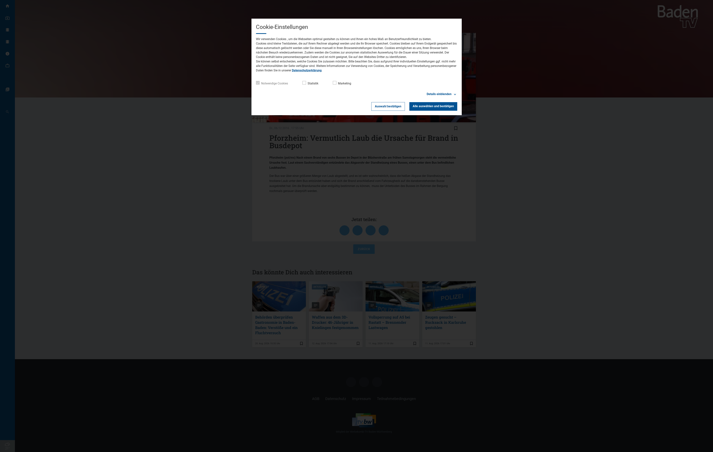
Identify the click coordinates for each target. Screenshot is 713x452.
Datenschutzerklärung (307, 70)
